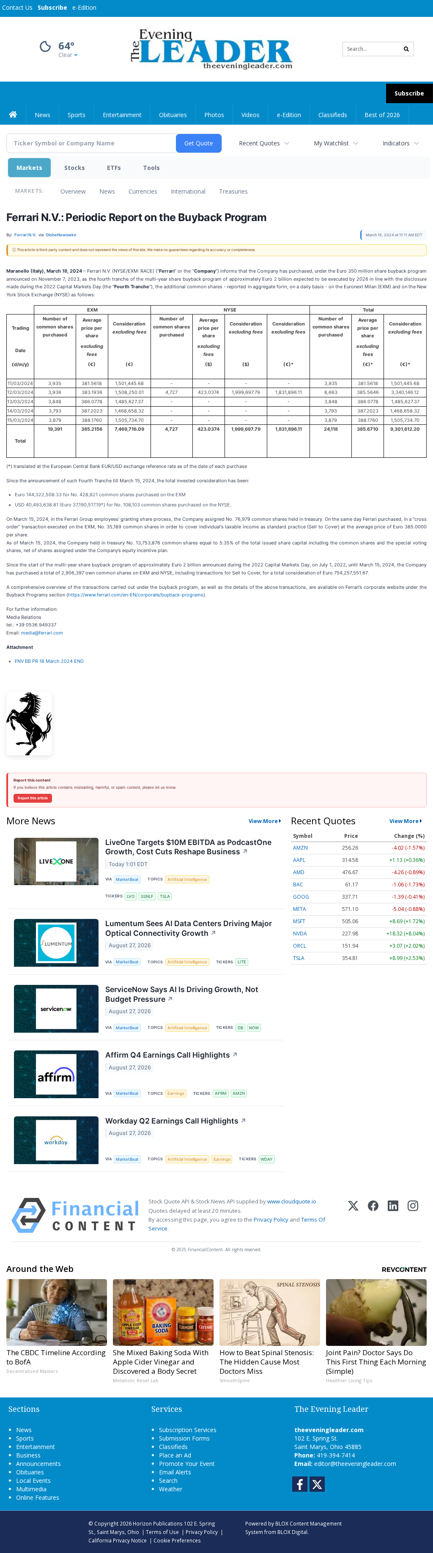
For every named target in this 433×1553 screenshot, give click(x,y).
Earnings (175, 1093)
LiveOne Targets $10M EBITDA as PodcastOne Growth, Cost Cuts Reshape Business (188, 847)
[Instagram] (413, 1215)
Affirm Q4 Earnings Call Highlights (171, 1054)
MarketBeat (127, 879)
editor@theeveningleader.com (355, 1464)
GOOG (301, 896)
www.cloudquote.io (291, 1201)
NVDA (300, 933)
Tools (151, 168)
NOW (254, 1027)
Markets (29, 168)
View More (263, 821)
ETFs (114, 168)
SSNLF (147, 896)
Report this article (33, 798)
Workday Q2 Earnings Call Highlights (176, 1120)
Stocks (74, 168)
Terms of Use (162, 1531)
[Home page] (210, 48)
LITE (242, 962)
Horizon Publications (158, 1523)
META (299, 909)
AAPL (299, 860)
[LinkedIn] (393, 1215)
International (188, 191)
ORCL (299, 945)
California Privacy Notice (117, 1540)
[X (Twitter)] (353, 1215)
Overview (73, 191)
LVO (130, 896)
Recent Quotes (259, 143)
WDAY (266, 1159)
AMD (298, 872)
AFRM (221, 1093)
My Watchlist (331, 143)
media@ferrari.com (42, 633)
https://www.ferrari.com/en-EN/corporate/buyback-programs (135, 595)
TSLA (165, 896)
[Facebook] (373, 1215)
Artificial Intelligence (187, 879)
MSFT (299, 921)
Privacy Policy (271, 1219)
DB (240, 1027)
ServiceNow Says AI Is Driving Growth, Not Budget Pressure (181, 994)
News (107, 191)
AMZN (239, 1093)
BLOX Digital (292, 1531)
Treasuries (233, 191)
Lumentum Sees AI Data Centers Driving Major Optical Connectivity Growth (188, 928)
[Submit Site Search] (406, 49)
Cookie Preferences (177, 1540)
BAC (298, 884)
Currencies (143, 191)
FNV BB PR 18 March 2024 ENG (49, 661)
